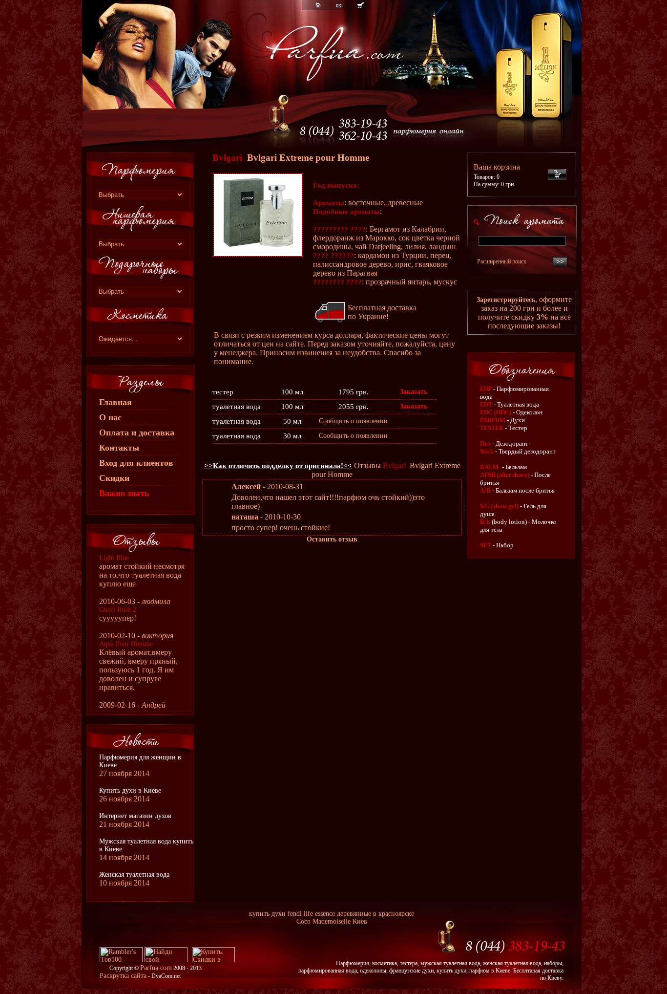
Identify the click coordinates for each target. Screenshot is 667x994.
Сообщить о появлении (353, 421)
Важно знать (124, 493)
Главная (115, 402)
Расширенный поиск (501, 261)
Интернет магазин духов (135, 816)
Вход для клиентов (136, 463)
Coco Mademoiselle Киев (331, 921)
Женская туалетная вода (134, 874)
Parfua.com (156, 968)
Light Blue (114, 558)
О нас (110, 417)
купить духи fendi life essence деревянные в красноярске (331, 913)
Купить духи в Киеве (130, 790)
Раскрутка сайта (123, 975)
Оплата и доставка (136, 432)
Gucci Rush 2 (117, 609)
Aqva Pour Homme (126, 644)
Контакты (119, 448)
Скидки (114, 478)
